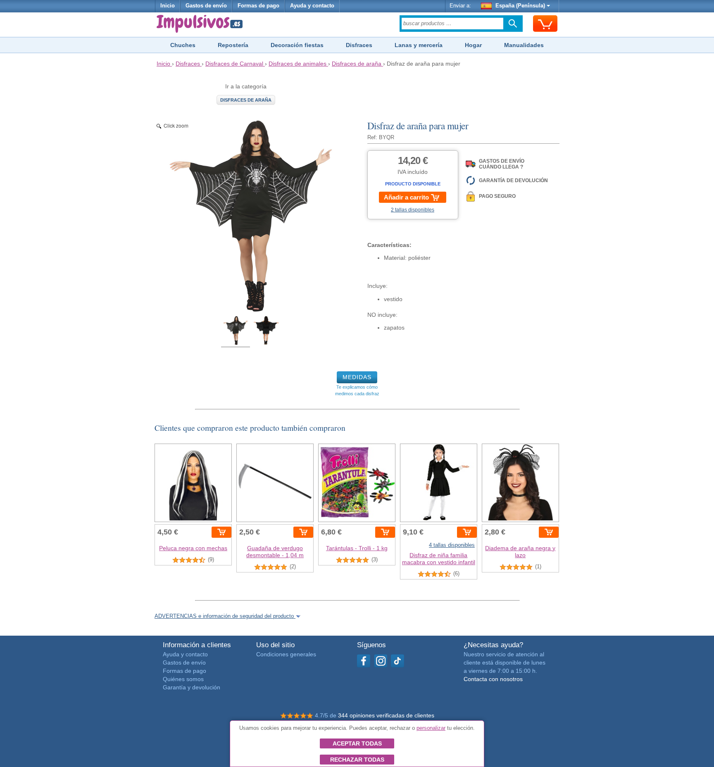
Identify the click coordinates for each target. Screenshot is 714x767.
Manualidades (524, 45)
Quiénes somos (183, 679)
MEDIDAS (357, 377)
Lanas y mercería (419, 45)
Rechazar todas (357, 759)
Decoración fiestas (297, 45)
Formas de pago (258, 6)
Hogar (473, 45)
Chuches (182, 45)
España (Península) (520, 6)
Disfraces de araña (245, 99)
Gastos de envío (206, 6)
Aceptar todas (357, 743)
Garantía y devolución (191, 687)
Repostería (233, 45)
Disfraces (359, 45)
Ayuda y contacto (312, 6)
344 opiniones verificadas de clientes (386, 715)
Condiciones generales (286, 654)
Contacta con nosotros (493, 679)
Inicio (167, 6)
